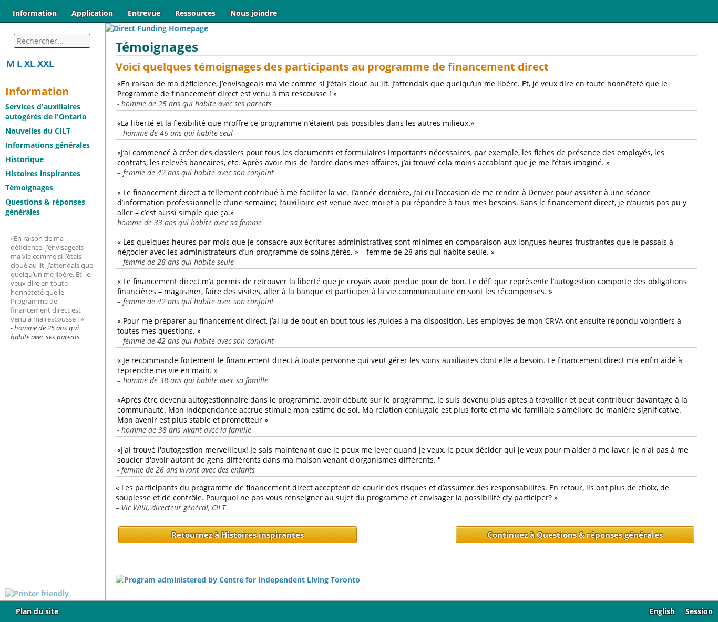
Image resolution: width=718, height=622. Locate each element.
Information (35, 13)
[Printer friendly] (37, 593)
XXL (45, 63)
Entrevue (144, 13)
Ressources (195, 13)
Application (92, 13)
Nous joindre (253, 13)
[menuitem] (34, 13)
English (662, 611)
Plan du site (37, 611)
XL (29, 63)
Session (699, 611)
